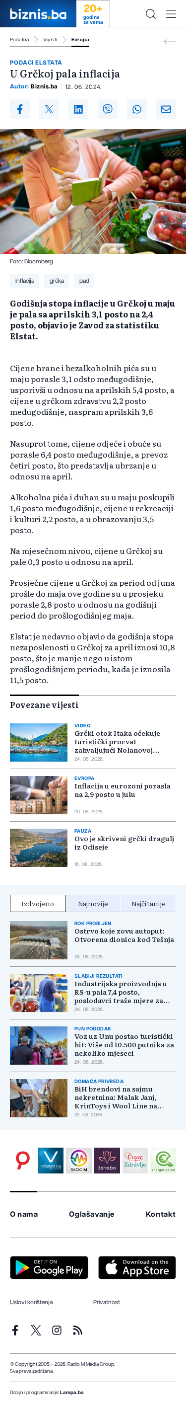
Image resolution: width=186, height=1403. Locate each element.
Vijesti (50, 39)
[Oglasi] (23, 1160)
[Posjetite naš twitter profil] (36, 1330)
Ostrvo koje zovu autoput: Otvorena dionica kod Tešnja (124, 935)
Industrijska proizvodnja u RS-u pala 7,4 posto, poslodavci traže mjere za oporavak (120, 992)
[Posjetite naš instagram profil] (57, 1330)
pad (84, 281)
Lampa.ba (72, 1392)
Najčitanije (148, 903)
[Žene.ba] (107, 1160)
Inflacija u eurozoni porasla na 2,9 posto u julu (122, 789)
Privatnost (106, 1302)
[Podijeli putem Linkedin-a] (78, 109)
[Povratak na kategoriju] (170, 42)
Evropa (80, 39)
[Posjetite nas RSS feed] (77, 1330)
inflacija (24, 281)
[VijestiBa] (51, 1160)
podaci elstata (36, 63)
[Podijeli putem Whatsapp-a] (137, 109)
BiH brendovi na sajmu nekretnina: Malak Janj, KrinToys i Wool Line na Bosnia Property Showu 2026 (123, 1097)
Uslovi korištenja (31, 1302)
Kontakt (161, 1214)
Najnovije (93, 903)
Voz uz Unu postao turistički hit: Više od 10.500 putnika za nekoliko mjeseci (124, 1044)
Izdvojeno (37, 903)
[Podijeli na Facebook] (20, 109)
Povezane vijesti (44, 704)
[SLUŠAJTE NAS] (79, 1160)
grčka (57, 281)
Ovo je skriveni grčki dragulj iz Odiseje (124, 842)
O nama (24, 1214)
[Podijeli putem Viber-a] (108, 109)
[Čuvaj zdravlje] (135, 1160)
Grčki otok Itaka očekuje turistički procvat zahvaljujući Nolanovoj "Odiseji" (117, 741)
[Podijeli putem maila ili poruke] (166, 109)
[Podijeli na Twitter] (49, 109)
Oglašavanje (92, 1214)
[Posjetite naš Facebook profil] (15, 1330)
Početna (19, 39)
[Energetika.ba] (163, 1160)
